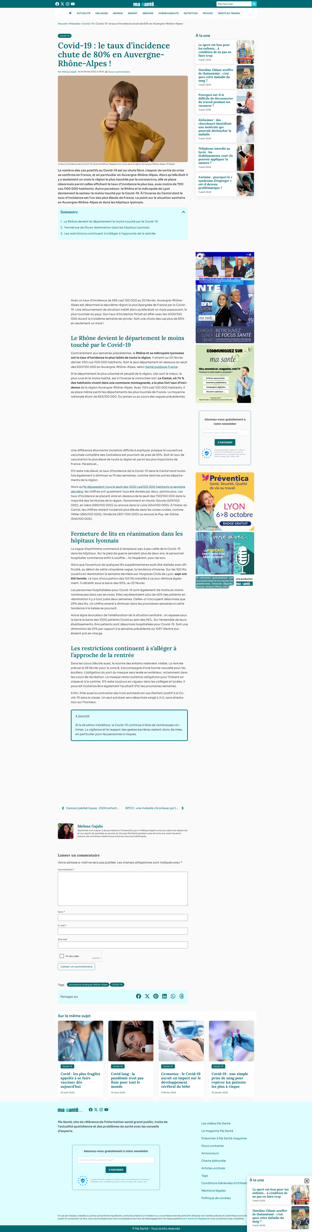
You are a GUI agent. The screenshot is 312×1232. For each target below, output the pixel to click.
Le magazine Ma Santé (217, 1131)
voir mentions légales (194, 1218)
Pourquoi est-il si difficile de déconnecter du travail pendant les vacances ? (215, 100)
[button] (183, 212)
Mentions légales (213, 1190)
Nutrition (191, 13)
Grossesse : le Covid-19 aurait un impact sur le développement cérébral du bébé (181, 1080)
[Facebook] (57, 4)
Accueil (62, 23)
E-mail (62, 925)
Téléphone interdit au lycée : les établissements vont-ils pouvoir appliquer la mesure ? (215, 156)
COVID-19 (117, 984)
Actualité (83, 13)
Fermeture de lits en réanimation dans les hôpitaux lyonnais (106, 227)
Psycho (208, 13)
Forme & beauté (168, 13)
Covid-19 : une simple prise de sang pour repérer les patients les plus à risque (230, 1080)
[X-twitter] (62, 4)
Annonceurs (210, 1153)
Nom (61, 912)
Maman (118, 13)
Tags (204, 1175)
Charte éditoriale (213, 1161)
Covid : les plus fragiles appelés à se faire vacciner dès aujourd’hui (80, 1080)
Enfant (132, 13)
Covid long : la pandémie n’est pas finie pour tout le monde (127, 1080)
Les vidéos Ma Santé (215, 1123)
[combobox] (234, 3)
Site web (62, 939)
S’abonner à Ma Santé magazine (224, 1138)
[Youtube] (73, 4)
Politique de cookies (216, 1198)
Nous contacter (212, 1146)
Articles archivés (213, 1168)
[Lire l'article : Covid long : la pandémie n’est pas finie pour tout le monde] (131, 1041)
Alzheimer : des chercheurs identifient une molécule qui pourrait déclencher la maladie (215, 127)
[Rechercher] (254, 3)
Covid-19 (88, 23)
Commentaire (66, 869)
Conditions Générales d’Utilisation (226, 1183)
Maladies (101, 13)
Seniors (148, 13)
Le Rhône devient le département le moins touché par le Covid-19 (111, 221)
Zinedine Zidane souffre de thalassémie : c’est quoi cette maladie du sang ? (215, 75)
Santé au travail (229, 13)
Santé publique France (161, 367)
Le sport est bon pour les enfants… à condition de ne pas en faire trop (214, 50)
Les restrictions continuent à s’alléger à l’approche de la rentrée (110, 233)
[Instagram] (68, 4)
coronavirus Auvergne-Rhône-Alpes (88, 984)
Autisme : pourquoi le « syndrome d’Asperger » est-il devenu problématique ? (215, 182)
